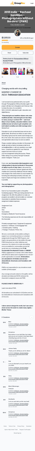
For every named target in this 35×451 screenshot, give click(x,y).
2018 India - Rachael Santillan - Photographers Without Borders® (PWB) (18, 324)
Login (32, 3)
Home (5, 426)
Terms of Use (12, 426)
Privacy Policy (20, 426)
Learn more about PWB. (9, 288)
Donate (17, 47)
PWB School (6, 242)
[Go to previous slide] (2, 77)
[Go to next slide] (32, 77)
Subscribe (26, 52)
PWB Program (21, 238)
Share (9, 52)
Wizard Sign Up (17, 433)
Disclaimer (28, 426)
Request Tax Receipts (25, 429)
